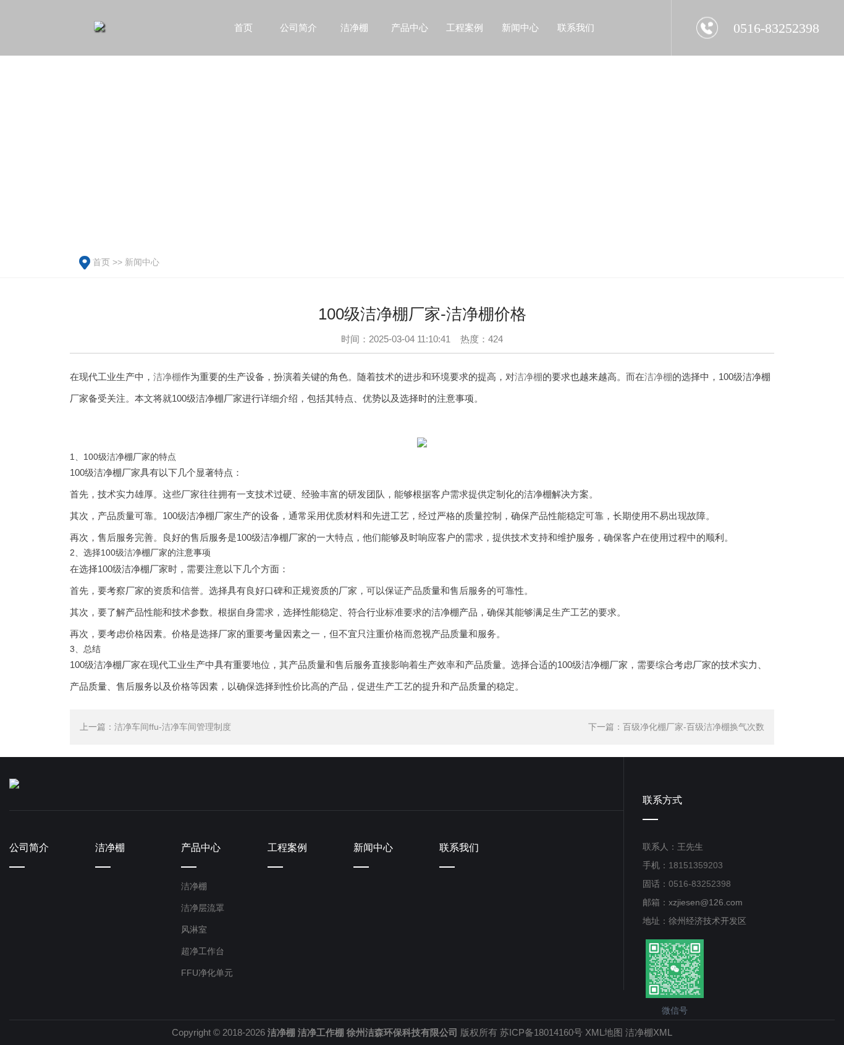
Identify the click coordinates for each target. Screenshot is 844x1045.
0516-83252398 (700, 884)
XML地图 (604, 1032)
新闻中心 (142, 262)
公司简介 (29, 847)
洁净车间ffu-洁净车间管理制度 (172, 727)
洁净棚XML (648, 1032)
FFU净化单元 (207, 973)
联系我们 (459, 847)
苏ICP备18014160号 (541, 1032)
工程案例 (287, 847)
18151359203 (696, 865)
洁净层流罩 (202, 908)
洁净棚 (167, 376)
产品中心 (201, 847)
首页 (101, 262)
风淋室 (194, 929)
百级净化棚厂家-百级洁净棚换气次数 (693, 727)
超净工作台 (202, 951)
